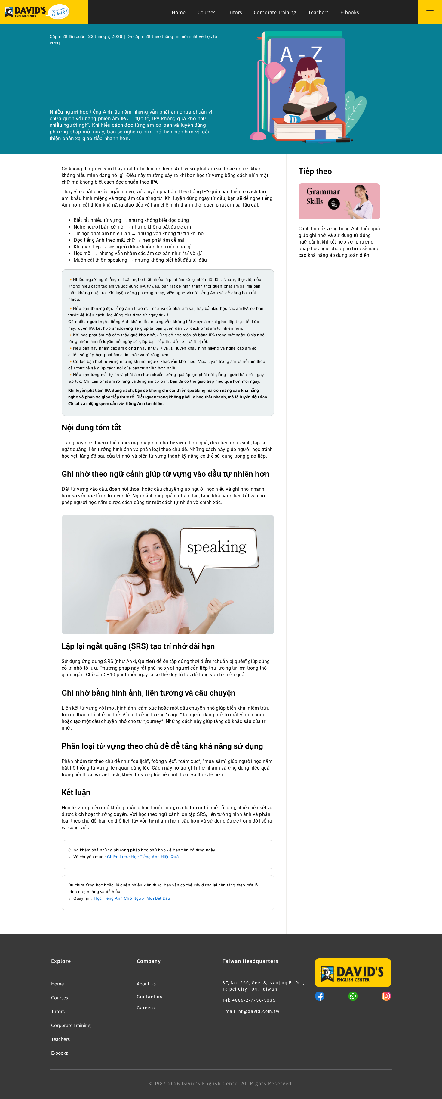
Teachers (318, 12)
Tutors (234, 12)
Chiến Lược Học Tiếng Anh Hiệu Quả (143, 856)
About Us (146, 983)
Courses (206, 12)
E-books (349, 12)
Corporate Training (275, 12)
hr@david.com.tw (259, 1011)
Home (179, 12)
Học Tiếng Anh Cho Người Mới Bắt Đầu (132, 898)
